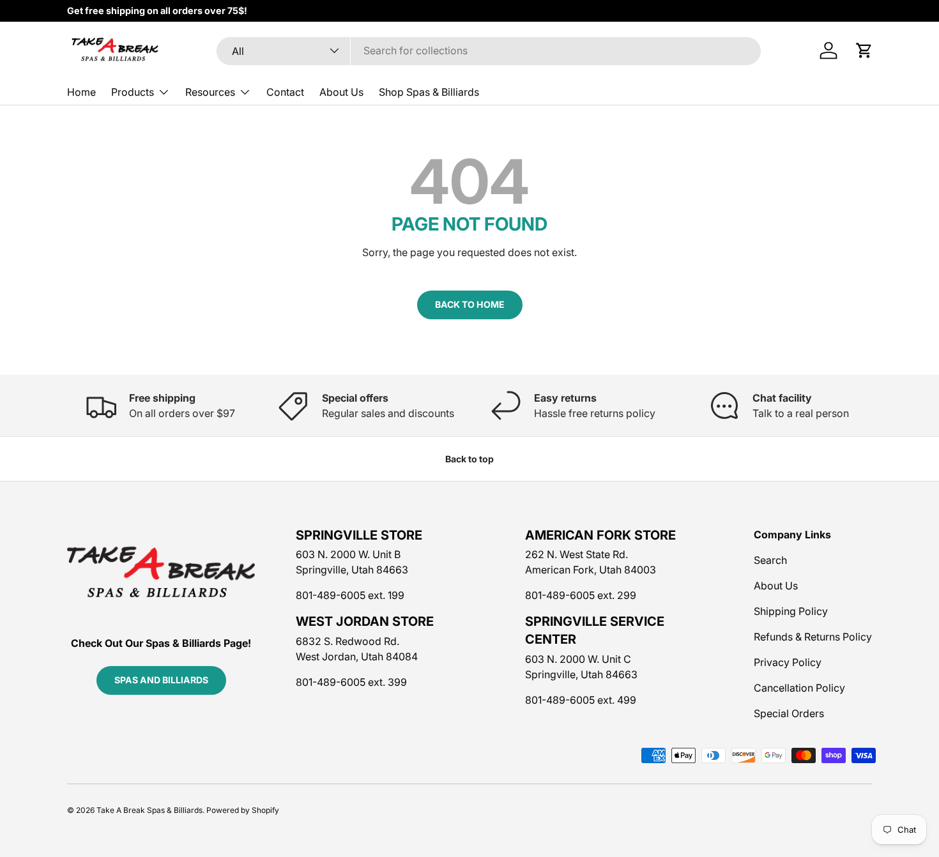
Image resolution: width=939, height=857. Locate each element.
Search (770, 560)
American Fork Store (600, 535)
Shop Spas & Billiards (429, 92)
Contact (285, 92)
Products (132, 92)
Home (81, 92)
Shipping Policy (791, 611)
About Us (341, 92)
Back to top (469, 458)
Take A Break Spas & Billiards (149, 810)
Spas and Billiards (161, 679)
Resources (210, 92)
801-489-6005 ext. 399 (351, 682)
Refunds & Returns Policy (813, 636)
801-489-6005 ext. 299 (580, 595)
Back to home (470, 304)
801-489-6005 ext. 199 (350, 595)
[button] (864, 50)
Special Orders (789, 713)
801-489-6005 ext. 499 (580, 700)
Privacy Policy (787, 662)
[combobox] (489, 50)
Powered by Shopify (242, 810)
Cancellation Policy (799, 687)
